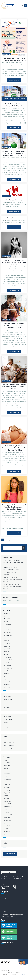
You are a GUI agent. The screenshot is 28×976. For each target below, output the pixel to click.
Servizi (3, 902)
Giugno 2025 (7, 643)
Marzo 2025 (7, 651)
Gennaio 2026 (7, 624)
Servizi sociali (7, 707)
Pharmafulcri (6, 54)
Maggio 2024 (7, 673)
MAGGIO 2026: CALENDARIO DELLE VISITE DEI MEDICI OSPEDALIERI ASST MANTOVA (13, 579)
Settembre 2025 (8, 635)
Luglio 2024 (7, 670)
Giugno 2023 (7, 681)
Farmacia (6, 702)
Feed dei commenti (9, 745)
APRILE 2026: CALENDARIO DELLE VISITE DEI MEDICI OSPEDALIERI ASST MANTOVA (13, 586)
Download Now (10, 853)
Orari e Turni (5, 908)
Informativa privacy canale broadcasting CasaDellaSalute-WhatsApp (12, 915)
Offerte (4, 905)
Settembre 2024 (8, 668)
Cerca (23, 548)
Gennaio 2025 (7, 657)
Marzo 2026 (7, 618)
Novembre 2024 (8, 662)
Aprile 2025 (7, 649)
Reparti (4, 898)
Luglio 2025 (7, 640)
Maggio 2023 (7, 684)
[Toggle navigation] (25, 5)
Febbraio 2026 (7, 621)
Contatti (4, 911)
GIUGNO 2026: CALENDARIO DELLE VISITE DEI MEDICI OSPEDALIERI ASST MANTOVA (13, 563)
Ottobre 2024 (7, 665)
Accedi (5, 739)
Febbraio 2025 (7, 654)
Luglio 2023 (7, 679)
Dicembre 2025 (8, 627)
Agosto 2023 (7, 676)
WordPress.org (8, 748)
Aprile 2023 (7, 687)
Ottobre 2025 (7, 632)
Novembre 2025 (8, 629)
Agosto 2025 (7, 638)
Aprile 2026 (7, 616)
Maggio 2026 (7, 613)
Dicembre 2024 (8, 660)
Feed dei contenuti (9, 742)
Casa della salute (8, 98)
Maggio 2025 (7, 646)
